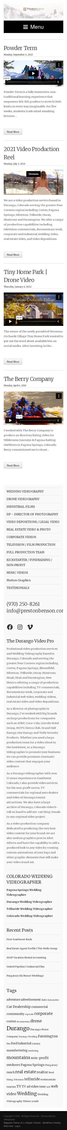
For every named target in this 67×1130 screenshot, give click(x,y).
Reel (51, 1072)
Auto (44, 999)
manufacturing (17, 1050)
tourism (11, 1086)
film (8, 1044)
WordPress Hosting (51, 1123)
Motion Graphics (19, 580)
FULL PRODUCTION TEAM (25, 552)
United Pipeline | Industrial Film (25, 966)
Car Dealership (19, 1007)
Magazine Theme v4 (13, 1123)
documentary (23, 1021)
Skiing (10, 1079)
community (15, 1014)
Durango (18, 1028)
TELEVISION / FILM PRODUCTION (31, 544)
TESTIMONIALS (18, 588)
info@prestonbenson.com (36, 611)
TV (19, 1086)
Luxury (36, 1043)
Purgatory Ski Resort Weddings (25, 975)
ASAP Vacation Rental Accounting (26, 957)
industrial (24, 1043)
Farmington (48, 1036)
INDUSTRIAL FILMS (21, 506)
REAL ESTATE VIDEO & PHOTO (29, 529)
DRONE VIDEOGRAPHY (23, 499)
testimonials (48, 1079)
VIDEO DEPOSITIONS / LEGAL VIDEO (33, 522)
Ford (14, 1043)
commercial (39, 1007)
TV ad (26, 1086)
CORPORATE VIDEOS (21, 537)
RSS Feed (8, 1126)
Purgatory (51, 1065)
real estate (25, 1071)
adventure (13, 999)
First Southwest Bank (19, 939)
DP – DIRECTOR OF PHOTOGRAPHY (32, 514)
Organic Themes (33, 1123)
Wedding (27, 1093)
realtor (42, 1072)
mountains (18, 1057)
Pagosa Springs (33, 1065)
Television (19, 1079)
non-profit (40, 1058)
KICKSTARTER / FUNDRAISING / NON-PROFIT (29, 562)
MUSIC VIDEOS (17, 572)
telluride (32, 1079)
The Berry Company (29, 379)
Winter (27, 1101)
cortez (11, 1021)
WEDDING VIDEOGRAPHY (25, 491)
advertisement (31, 999)
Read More (13, 131)
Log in (17, 1126)
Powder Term (20, 48)
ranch (11, 1072)
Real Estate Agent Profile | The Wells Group (32, 948)
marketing (33, 1051)
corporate (43, 1013)
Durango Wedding (28, 1036)
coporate (29, 1014)
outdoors (13, 1065)
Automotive (53, 1000)
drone (36, 1020)
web (48, 1087)
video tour (38, 1086)
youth (35, 1101)
